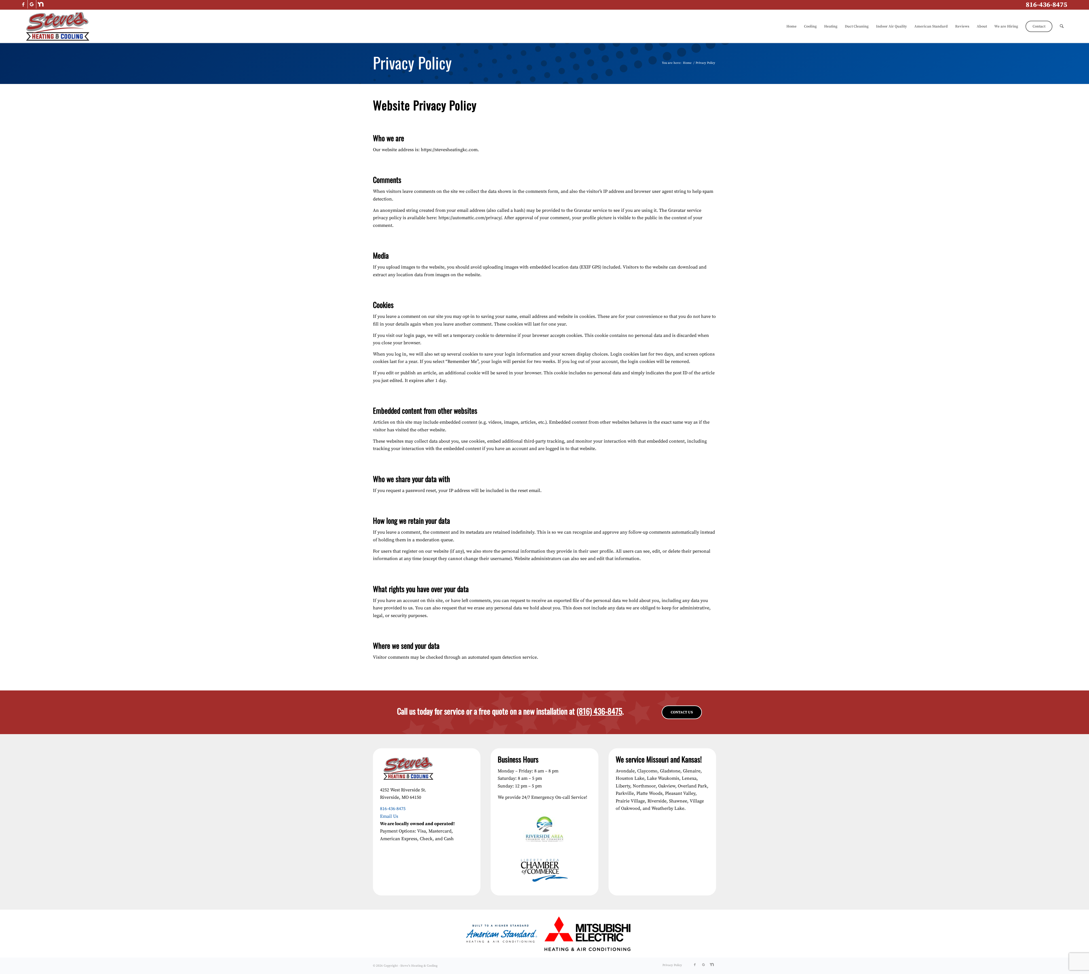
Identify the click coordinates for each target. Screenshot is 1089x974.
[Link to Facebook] (23, 4)
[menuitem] (791, 26)
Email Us (389, 816)
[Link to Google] (32, 4)
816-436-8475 (1046, 5)
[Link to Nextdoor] (40, 4)
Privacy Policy (412, 62)
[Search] (1061, 26)
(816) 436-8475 (599, 711)
